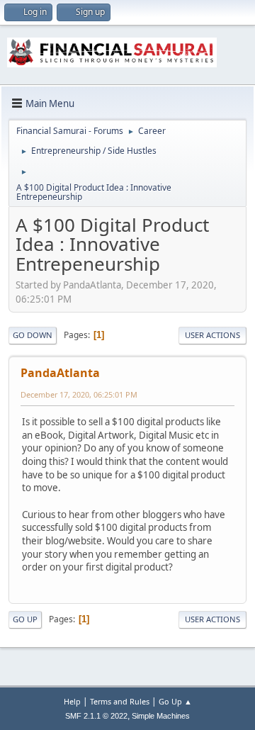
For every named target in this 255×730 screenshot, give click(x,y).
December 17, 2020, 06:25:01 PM (79, 394)
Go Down (32, 335)
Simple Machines (161, 716)
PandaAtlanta (60, 373)
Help (72, 701)
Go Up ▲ (175, 701)
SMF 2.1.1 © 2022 (96, 716)
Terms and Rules (119, 701)
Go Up (25, 619)
